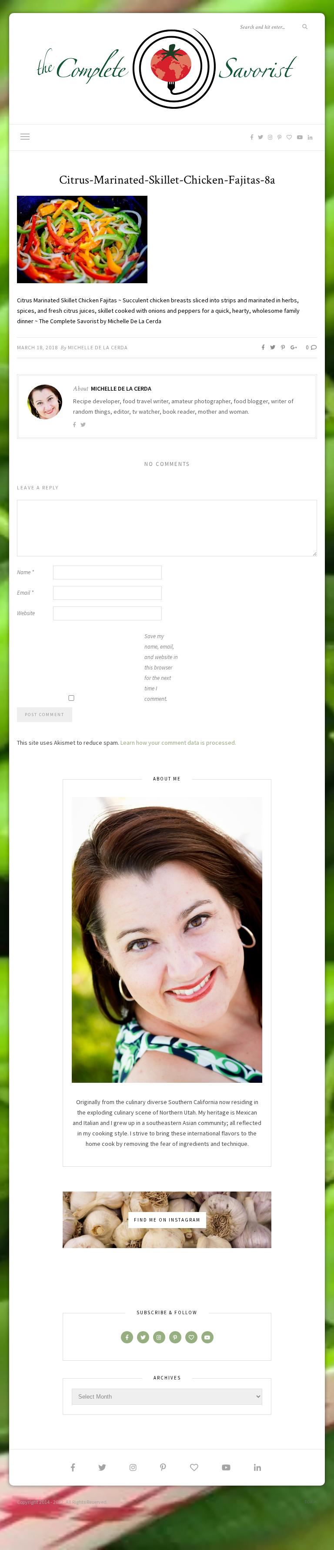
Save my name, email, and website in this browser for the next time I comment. (161, 668)
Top (309, 1502)
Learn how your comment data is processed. (178, 743)
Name (25, 572)
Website (26, 613)
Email (25, 592)
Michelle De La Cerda (98, 347)
